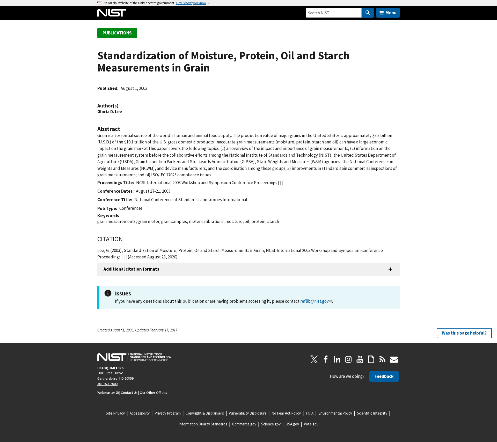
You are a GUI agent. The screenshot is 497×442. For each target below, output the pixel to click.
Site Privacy (115, 413)
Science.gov (271, 424)
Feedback (384, 376)
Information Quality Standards (203, 424)
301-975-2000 (107, 383)
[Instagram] (348, 359)
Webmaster (106, 392)
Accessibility (140, 413)
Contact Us (129, 392)
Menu (391, 13)
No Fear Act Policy (286, 413)
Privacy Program (168, 413)
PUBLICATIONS (117, 33)
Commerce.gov (244, 424)
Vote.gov (311, 424)
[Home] (111, 13)
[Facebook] (325, 359)
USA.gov (292, 424)
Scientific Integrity (372, 413)
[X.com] (314, 359)
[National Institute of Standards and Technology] (134, 357)
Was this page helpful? (464, 333)
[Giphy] (371, 359)
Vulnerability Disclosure (248, 413)
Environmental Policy (335, 413)
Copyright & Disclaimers (205, 413)
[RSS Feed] (382, 359)
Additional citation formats (131, 269)
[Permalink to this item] (121, 105)
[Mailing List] (394, 359)
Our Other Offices (153, 392)
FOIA (309, 413)
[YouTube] (360, 359)
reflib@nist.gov (314, 301)
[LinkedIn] (337, 359)
